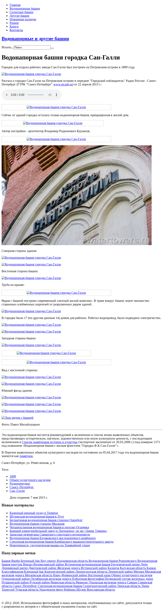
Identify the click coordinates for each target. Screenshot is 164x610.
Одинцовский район (16, 578)
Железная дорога (69, 568)
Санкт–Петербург (22, 487)
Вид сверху (49, 560)
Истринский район (94, 568)
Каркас (151, 568)
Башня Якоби (11, 560)
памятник (26, 456)
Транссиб (8, 589)
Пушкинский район (16, 582)
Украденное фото (51, 589)
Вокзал (28, 564)
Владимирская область (73, 560)
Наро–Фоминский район (70, 575)
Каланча (114, 568)
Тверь (145, 586)
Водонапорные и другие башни (35, 38)
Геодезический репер (126, 564)
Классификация (13, 571)
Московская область (39, 575)
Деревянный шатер (15, 568)
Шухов (81, 589)
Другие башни (19, 15)
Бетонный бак (31, 560)
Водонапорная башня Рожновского (113, 560)
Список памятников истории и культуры (49, 442)
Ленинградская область (91, 571)
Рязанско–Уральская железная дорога (101, 582)
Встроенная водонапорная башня (88, 564)
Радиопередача (20, 483)
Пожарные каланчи (23, 19)
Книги (14, 26)
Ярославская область (101, 589)
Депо (144, 564)
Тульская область (27, 589)
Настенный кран (99, 575)
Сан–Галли (17, 490)
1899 (13, 476)
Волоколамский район (49, 564)
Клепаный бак (34, 571)
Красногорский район (59, 571)
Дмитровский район (43, 568)
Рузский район (40, 582)
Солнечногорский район (100, 586)
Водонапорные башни (25, 8)
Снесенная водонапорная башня (60, 586)
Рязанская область (63, 582)
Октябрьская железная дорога (51, 578)
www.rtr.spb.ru (62, 84)
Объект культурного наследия (30, 480)
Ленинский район (121, 571)
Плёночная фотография (88, 578)
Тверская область (129, 586)
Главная (15, 5)
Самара (132, 582)
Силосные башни (21, 12)
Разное (14, 23)
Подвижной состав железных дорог (129, 578)
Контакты (16, 30)
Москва (139, 571)
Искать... (8, 47)
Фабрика (70, 589)
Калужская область (133, 568)
